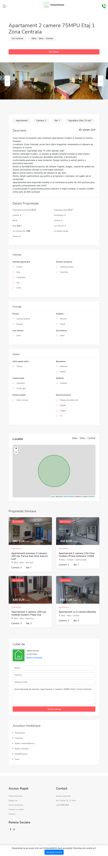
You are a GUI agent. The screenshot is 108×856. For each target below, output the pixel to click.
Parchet (63, 319)
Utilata (63, 371)
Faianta (19, 324)
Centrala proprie (67, 267)
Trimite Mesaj (54, 709)
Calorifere (64, 272)
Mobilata (63, 366)
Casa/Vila (19, 738)
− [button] (16, 452)
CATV (18, 288)
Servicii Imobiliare (16, 805)
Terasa (19, 366)
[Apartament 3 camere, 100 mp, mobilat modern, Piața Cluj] (30, 590)
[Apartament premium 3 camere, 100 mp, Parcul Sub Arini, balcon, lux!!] (30, 531)
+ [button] (16, 448)
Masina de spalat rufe (69, 400)
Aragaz (63, 410)
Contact (12, 814)
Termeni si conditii (16, 809)
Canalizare (20, 277)
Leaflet (52, 496)
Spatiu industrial (21, 748)
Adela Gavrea (33, 650)
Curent (19, 267)
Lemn (18, 335)
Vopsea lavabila (23, 319)
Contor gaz (21, 388)
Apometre (20, 383)
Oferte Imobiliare (16, 796)
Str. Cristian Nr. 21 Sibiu (66, 800)
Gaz (18, 282)
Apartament (20, 733)
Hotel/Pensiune (21, 754)
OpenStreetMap (69, 496)
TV (61, 416)
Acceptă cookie (54, 852)
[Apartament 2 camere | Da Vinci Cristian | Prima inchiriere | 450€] (77, 531)
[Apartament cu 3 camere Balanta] (77, 590)
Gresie (62, 324)
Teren (17, 759)
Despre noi (13, 800)
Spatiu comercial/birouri (24, 743)
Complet (63, 383)
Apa (18, 272)
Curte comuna (22, 400)
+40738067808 (62, 805)
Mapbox (92, 496)
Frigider (63, 405)
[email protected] (34, 657)
